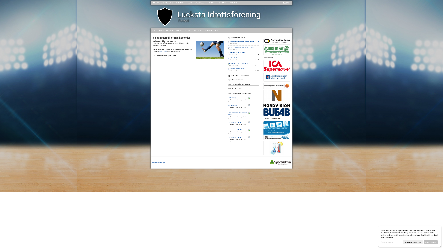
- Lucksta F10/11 (244, 41)
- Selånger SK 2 (237, 69)
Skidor (211, 3)
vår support (163, 51)
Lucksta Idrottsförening (163, 3)
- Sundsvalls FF (237, 52)
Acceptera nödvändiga (413, 242)
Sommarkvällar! (232, 105)
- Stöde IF (235, 58)
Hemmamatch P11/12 (234, 122)
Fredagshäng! (232, 98)
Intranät (179, 3)
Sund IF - (241, 47)
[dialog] (409, 236)
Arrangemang (235, 3)
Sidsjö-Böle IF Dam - (238, 63)
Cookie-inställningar (159, 162)
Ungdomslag (200, 3)
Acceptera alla (430, 242)
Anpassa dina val (387, 242)
